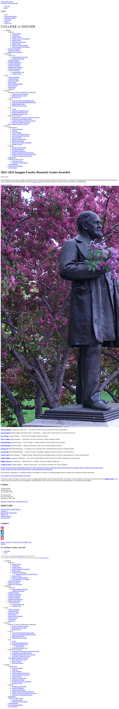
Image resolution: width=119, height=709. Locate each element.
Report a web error (6, 542)
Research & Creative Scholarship (15, 468)
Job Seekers (7, 19)
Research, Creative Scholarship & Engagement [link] (22, 92)
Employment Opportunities (9, 513)
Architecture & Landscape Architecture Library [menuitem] (26, 117)
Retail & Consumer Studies (20, 577)
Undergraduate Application (20, 589)
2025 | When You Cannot (19, 659)
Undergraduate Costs (18, 604)
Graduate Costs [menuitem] (16, 74)
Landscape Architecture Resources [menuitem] (22, 156)
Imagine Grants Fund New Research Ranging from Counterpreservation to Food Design (27, 469)
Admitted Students (13, 592)
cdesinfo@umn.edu (22, 501)
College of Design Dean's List (21, 673)
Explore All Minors (14, 582)
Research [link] (7, 90)
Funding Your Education (19, 678)
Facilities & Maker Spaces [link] (16, 159)
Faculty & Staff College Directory (11, 509)
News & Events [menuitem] (12, 85)
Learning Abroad (17, 683)
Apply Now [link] (11, 55)
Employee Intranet (6, 516)
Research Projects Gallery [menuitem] (19, 95)
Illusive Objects (16, 661)
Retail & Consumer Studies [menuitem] (20, 45)
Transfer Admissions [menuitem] (14, 65)
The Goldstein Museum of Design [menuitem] (18, 124)
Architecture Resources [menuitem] (19, 151)
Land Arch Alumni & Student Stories (26, 574)
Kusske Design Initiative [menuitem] (15, 84)
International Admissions (15, 599)
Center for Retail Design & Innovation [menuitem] (23, 100)
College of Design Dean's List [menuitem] (21, 134)
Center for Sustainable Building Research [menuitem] (24, 102)
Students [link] (6, 126)
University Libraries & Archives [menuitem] (21, 122)
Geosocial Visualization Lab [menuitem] (20, 111)
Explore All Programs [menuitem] (14, 49)
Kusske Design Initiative (15, 616)
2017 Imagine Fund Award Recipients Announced (15, 476)
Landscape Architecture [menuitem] (19, 42)
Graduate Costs (16, 606)
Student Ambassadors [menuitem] (14, 69)
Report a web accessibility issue (22, 542)
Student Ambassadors (14, 601)
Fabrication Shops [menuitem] (17, 161)
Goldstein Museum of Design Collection (24, 654)
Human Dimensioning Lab (20, 644)
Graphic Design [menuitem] (16, 37)
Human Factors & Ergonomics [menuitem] (21, 38)
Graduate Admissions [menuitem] (14, 64)
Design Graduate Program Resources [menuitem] (23, 152)
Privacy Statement (44, 557)
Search (3, 11)
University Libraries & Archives (21, 656)
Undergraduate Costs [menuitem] (18, 72)
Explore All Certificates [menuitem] (15, 52)
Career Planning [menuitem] (16, 132)
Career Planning (16, 671)
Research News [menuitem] (16, 97)
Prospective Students (10, 16)
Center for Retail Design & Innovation (23, 633)
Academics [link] (7, 30)
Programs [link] (11, 32)
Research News (16, 629)
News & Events (5, 518)
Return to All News (6, 185)
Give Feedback (12, 706)
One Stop (7, 6)
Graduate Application (18, 591)
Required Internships (18, 680)
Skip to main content (7, 1)
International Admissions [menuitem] (15, 67)
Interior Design (16, 571)
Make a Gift (8, 23)
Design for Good (30, 468)
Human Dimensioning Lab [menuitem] (20, 112)
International (12, 696)
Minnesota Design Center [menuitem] (19, 106)
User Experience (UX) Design (21, 579)
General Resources (17, 668)
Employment (12, 619)
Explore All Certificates (15, 584)
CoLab (14, 641)
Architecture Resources (19, 690)
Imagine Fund (37, 181)
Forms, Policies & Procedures (20, 675)
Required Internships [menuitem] (18, 141)
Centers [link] (10, 99)
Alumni (6, 21)
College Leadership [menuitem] (14, 77)
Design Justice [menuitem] (12, 82)
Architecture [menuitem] (15, 35)
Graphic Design (98, 468)
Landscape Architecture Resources (22, 695)
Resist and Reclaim (17, 663)
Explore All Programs (14, 581)
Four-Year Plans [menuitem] (16, 137)
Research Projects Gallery (19, 628)
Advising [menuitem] (14, 131)
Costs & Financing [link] (13, 70)
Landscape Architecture (42, 468)
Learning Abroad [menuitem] (17, 144)
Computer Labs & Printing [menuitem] (20, 162)
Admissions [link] (7, 54)
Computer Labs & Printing (20, 701)
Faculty (3, 468)
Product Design (88, 468)
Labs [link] (9, 107)
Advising (14, 670)
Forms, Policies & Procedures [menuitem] (20, 136)
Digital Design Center (18, 636)
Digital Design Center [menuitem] (18, 104)
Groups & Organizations (15, 705)
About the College (13, 613)
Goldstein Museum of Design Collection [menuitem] (24, 121)
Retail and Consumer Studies (75, 468)
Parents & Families (10, 18)
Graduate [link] (11, 146)
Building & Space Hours (8, 501)
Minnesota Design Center (19, 638)
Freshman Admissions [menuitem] (14, 62)
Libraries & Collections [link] (15, 116)
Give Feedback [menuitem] (12, 168)
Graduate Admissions (14, 596)
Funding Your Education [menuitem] (19, 139)
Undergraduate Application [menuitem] (20, 57)
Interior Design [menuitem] (16, 40)
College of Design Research (20, 626)
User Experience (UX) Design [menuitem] (21, 47)
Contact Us (4, 511)
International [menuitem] (12, 157)
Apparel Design (62, 468)
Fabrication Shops (17, 700)
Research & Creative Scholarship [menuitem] (21, 142)
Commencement (13, 703)
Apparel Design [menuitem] (16, 33)
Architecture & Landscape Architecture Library (26, 651)
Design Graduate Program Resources (23, 691)
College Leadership (14, 609)
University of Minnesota (18, 556)
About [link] (6, 75)
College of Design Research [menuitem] (20, 94)
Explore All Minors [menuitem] (14, 50)
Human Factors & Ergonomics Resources (24, 693)
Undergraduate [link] (12, 127)
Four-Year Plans (16, 676)
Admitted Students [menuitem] (13, 60)
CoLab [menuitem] (14, 109)
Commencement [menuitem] (13, 164)
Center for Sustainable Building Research (24, 634)
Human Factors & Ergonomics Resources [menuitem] (24, 154)
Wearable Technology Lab (19, 648)
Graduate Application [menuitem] (18, 59)
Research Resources (18, 688)
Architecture (53, 468)
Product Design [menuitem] (16, 44)
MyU (6, 8)
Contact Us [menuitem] (11, 89)
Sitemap (3, 544)
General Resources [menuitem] (17, 129)
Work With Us (20, 646)
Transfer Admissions (14, 597)
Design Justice (12, 614)
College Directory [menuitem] (13, 79)
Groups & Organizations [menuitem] (15, 166)
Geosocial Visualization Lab (20, 643)
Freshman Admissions (14, 594)
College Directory (13, 611)
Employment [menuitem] (12, 87)
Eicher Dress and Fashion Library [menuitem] (22, 119)
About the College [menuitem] (13, 80)
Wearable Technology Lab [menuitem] (19, 114)
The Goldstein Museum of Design (18, 658)
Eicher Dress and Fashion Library (22, 653)
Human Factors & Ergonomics (21, 569)
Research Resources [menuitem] (18, 149)
